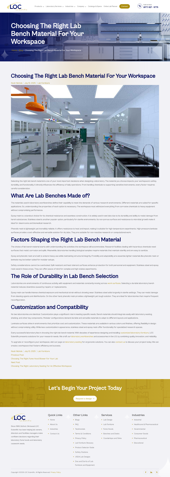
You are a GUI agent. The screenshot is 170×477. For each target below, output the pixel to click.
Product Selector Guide (84, 447)
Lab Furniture (44, 83)
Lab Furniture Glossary (84, 443)
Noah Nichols (16, 83)
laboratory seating (73, 342)
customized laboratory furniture (135, 333)
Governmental (139, 429)
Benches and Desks (111, 434)
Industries (54, 429)
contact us (120, 342)
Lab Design (107, 420)
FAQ (77, 424)
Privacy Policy (80, 438)
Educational (138, 443)
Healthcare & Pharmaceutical (146, 424)
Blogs (77, 420)
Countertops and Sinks (112, 438)
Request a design (84, 398)
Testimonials (80, 429)
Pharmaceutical (140, 438)
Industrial (137, 420)
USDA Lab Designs (82, 457)
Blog (21, 50)
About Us (53, 424)
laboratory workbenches (82, 336)
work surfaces (114, 283)
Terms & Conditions (83, 434)
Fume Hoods (108, 429)
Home (14, 50)
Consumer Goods (141, 434)
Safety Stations (81, 452)
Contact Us (54, 434)
